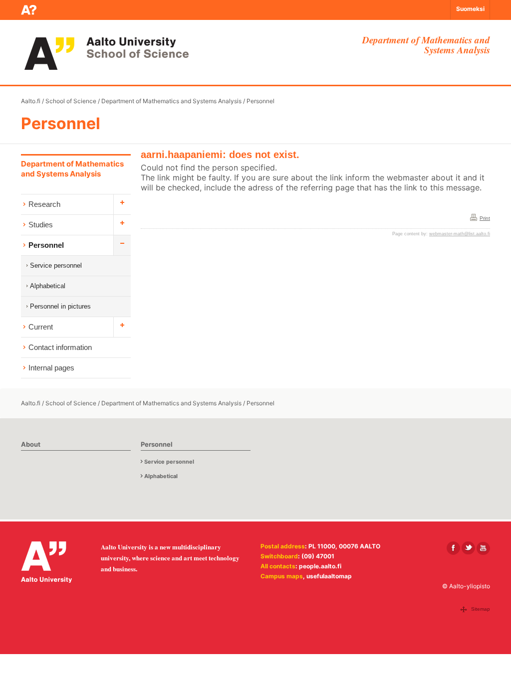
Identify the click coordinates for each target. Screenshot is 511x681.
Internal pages (51, 367)
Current (40, 327)
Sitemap (480, 609)
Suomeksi (470, 8)
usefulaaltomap (329, 576)
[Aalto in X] (468, 548)
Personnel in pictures (60, 306)
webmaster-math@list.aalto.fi (459, 233)
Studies (40, 224)
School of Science (70, 101)
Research (44, 204)
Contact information (60, 347)
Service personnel (56, 265)
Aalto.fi (30, 101)
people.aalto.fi (320, 566)
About (30, 444)
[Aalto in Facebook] (453, 548)
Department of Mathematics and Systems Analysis (171, 101)
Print (485, 218)
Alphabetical (47, 286)
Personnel (260, 101)
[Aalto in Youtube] (483, 548)
